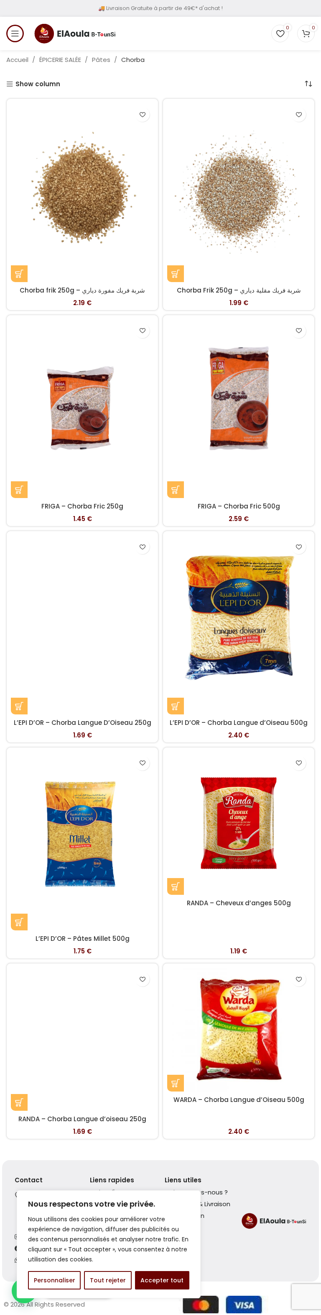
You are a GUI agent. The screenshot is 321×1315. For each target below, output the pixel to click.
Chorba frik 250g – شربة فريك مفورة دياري (82, 290)
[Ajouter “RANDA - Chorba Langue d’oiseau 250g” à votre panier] (19, 1102)
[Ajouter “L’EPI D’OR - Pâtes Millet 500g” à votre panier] (19, 922)
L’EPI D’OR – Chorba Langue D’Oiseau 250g (82, 722)
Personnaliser (54, 1280)
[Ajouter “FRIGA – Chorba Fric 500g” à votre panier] (175, 489)
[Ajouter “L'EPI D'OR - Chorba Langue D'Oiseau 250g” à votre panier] (19, 706)
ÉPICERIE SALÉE (61, 59)
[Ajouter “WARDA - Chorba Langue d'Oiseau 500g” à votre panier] (175, 1083)
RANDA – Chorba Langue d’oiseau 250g (82, 1119)
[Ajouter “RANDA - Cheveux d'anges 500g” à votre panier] (175, 886)
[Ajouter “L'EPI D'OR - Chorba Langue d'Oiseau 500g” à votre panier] (175, 706)
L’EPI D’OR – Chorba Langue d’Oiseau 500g (239, 722)
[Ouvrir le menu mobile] (15, 33)
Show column (37, 84)
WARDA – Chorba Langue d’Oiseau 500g (238, 1099)
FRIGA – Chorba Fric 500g (239, 506)
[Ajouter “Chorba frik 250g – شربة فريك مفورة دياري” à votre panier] (19, 273)
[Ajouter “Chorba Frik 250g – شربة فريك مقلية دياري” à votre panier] (175, 273)
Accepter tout (161, 1280)
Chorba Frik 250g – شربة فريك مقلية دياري (239, 290)
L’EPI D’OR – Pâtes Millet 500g (83, 938)
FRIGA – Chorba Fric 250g (82, 506)
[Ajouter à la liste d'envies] (142, 114)
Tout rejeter (108, 1280)
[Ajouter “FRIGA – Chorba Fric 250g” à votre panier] (19, 489)
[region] (109, 1244)
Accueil (18, 59)
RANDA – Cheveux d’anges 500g (239, 903)
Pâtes (102, 59)
